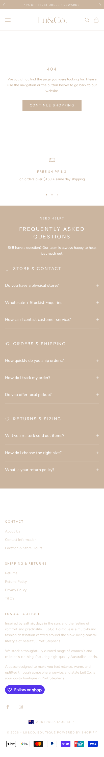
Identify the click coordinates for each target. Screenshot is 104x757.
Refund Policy (16, 581)
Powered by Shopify (77, 732)
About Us (12, 531)
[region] (52, 171)
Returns (11, 573)
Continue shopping (52, 105)
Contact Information (21, 539)
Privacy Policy (16, 590)
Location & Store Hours (23, 548)
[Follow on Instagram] (20, 706)
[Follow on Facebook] (7, 706)
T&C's (9, 598)
